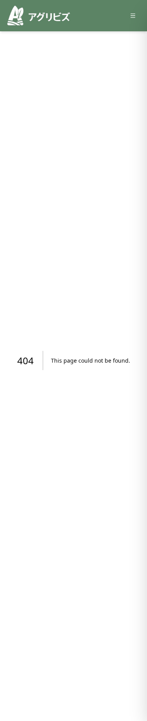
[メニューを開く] (133, 15)
